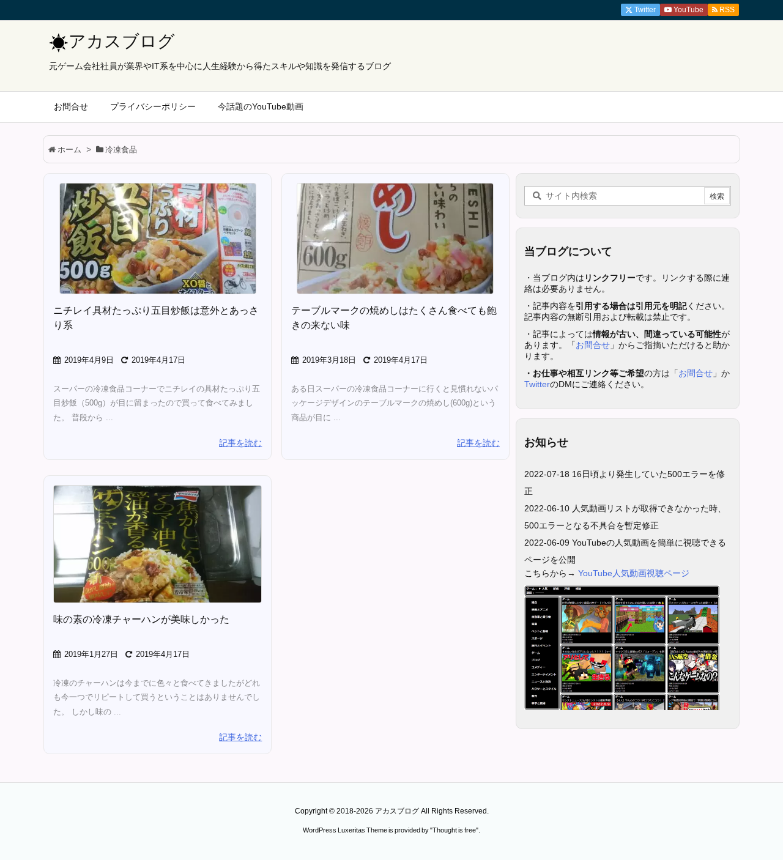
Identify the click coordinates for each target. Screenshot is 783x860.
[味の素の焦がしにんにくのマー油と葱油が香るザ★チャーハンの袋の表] (157, 544)
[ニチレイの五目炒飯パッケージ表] (157, 238)
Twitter (537, 384)
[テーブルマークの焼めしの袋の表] (395, 238)
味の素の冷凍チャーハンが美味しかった (141, 619)
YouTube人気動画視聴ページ (633, 573)
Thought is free (454, 830)
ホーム (69, 149)
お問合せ (593, 345)
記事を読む (240, 443)
